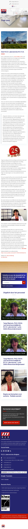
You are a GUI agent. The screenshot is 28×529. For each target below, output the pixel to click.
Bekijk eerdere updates (8, 285)
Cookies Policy (4, 517)
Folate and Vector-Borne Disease (9, 492)
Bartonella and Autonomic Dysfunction (10, 490)
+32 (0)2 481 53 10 (7, 462)
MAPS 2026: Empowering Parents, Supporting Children (14, 488)
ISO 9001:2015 (4, 257)
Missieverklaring (10, 255)
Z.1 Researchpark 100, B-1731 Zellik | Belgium (14, 460)
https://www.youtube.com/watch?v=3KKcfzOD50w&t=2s (13, 252)
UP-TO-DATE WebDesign (22, 517)
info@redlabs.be (7, 467)
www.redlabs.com (18, 56)
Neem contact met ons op (11, 422)
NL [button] (14, 6)
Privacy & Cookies (12, 517)
